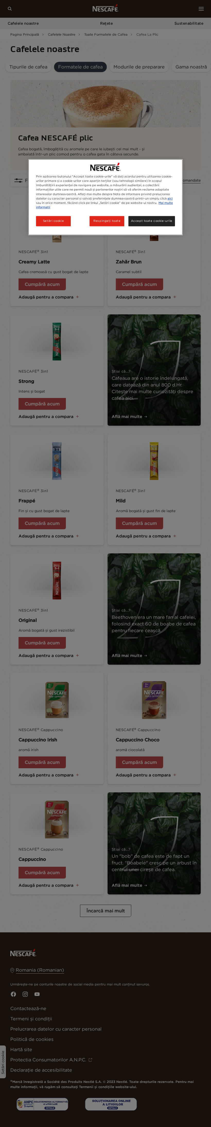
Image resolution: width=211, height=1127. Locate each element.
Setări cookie (53, 221)
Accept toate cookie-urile (151, 221)
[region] (105, 197)
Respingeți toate (106, 221)
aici (170, 198)
